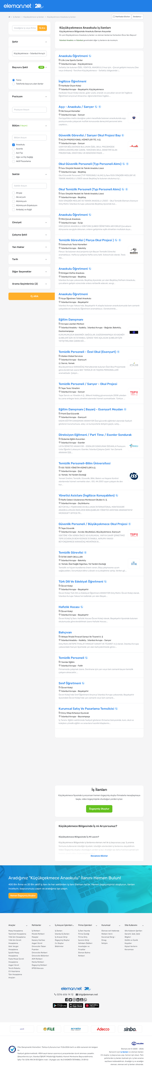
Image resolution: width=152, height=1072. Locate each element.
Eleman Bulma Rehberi (84, 954)
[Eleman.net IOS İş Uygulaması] (76, 1005)
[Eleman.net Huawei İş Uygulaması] (92, 1005)
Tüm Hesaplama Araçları (15, 976)
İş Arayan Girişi (61, 937)
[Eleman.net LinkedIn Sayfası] (77, 1000)
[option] (21, 1029)
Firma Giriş (82, 937)
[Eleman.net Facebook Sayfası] (66, 1000)
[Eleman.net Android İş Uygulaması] (60, 1005)
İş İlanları (58, 931)
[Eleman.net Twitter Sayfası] (70, 1000)
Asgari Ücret (13, 965)
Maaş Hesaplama (15, 931)
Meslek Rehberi (38, 934)
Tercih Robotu (14, 968)
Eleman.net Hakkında (110, 931)
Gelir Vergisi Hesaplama (13, 948)
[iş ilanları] (23, 6)
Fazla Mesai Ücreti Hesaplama (16, 960)
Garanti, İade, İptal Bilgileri (132, 935)
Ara (43, 28)
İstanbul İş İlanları (62, 934)
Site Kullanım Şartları (133, 931)
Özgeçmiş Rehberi (39, 965)
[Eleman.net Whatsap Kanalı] (85, 1000)
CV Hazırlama (14, 971)
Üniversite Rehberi (39, 953)
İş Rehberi (36, 931)
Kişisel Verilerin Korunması (131, 948)
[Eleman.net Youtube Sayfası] (81, 1000)
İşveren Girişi (83, 940)
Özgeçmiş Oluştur (99, 808)
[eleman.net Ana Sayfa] (9, 17)
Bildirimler (59, 946)
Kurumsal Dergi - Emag (109, 938)
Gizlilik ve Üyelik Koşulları (131, 941)
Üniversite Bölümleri (40, 956)
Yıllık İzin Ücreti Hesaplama (14, 941)
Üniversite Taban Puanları (39, 948)
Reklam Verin (107, 934)
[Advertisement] (29, 324)
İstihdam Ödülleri (85, 943)
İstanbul (79, 40)
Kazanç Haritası (38, 940)
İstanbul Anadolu (66, 40)
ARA (35, 296)
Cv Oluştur (59, 943)
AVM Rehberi (37, 959)
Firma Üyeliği (83, 934)
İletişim (105, 943)
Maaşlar (35, 937)
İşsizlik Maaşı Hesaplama (13, 954)
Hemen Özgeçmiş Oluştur (23, 895)
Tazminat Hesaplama (17, 934)
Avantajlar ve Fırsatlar (84, 948)
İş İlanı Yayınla (84, 931)
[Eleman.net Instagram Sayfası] (74, 1000)
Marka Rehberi (38, 962)
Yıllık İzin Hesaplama (17, 937)
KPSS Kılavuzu (37, 968)
